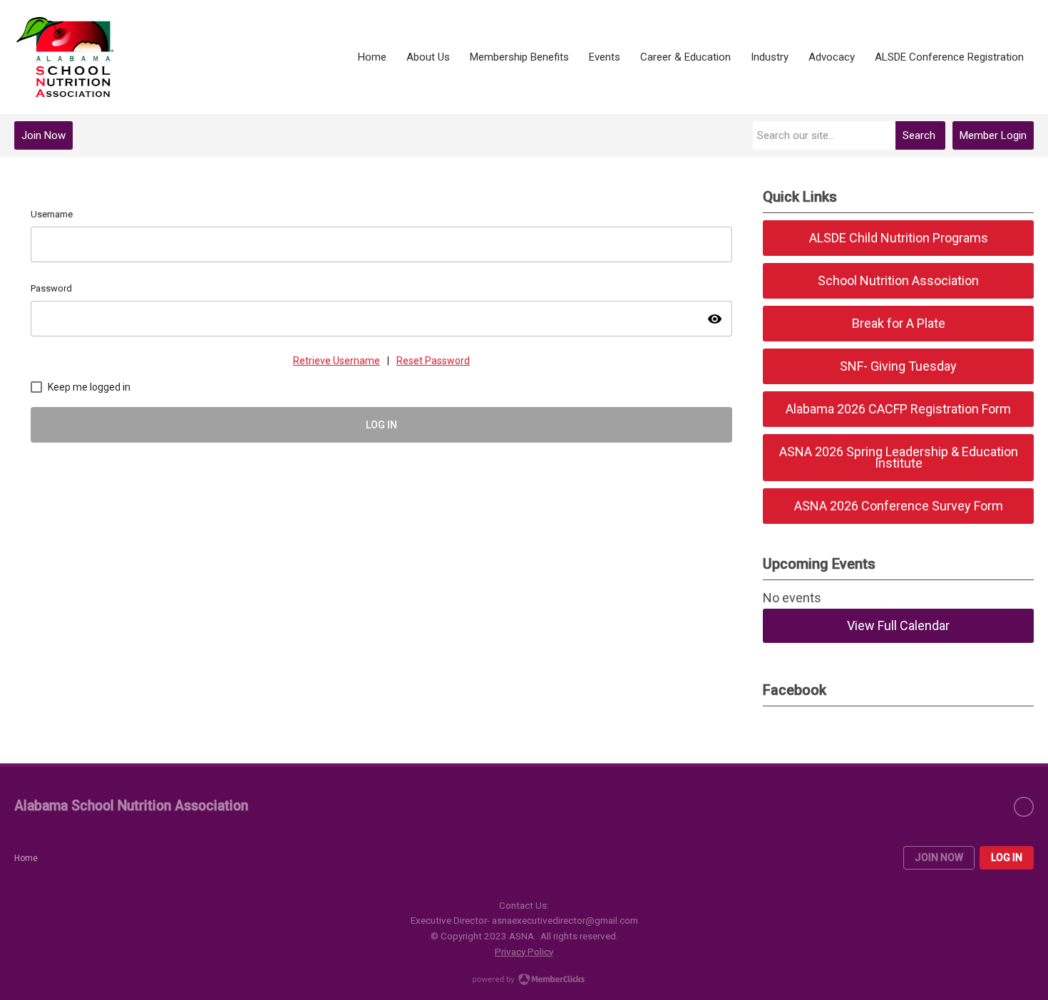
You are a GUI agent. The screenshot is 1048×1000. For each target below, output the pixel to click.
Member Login (993, 135)
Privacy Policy (524, 951)
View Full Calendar (898, 625)
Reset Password (433, 360)
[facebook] (1024, 807)
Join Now (43, 135)
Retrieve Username (336, 360)
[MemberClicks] (65, 57)
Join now (939, 857)
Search (919, 135)
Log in (1006, 857)
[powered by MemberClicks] (524, 980)
